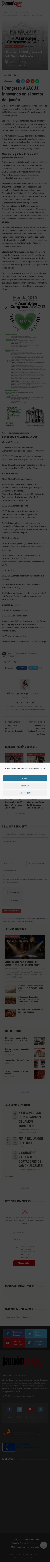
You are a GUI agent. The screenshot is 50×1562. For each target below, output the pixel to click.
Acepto (25, 778)
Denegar (25, 786)
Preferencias (25, 793)
